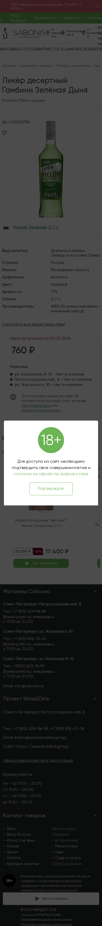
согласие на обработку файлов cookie (51, 474)
